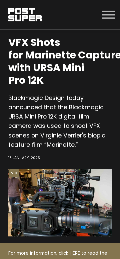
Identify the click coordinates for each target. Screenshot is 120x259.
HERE (75, 253)
